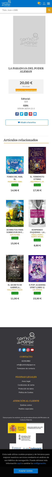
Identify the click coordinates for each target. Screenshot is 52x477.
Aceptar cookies (26, 471)
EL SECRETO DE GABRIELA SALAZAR (15, 286)
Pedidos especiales (26, 409)
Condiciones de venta (26, 385)
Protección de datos (26, 389)
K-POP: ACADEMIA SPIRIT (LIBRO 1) (37, 286)
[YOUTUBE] (32, 350)
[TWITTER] (24, 350)
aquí (19, 463)
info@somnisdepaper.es (26, 365)
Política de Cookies (26, 392)
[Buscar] (49, 10)
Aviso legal (26, 381)
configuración (39, 463)
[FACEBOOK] (20, 350)
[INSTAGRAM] (28, 350)
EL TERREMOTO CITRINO (37, 178)
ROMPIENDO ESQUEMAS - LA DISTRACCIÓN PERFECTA (37, 231)
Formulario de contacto (26, 368)
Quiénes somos (26, 405)
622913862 (26, 361)
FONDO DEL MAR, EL (15, 178)
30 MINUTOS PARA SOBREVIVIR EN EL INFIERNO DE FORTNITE (15, 231)
